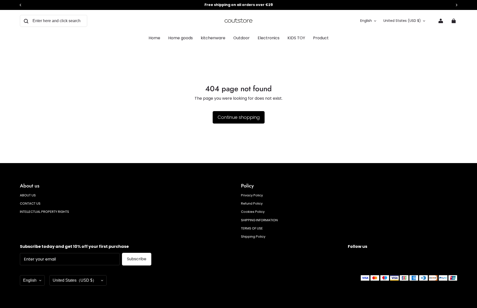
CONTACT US (30, 203)
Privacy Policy (252, 195)
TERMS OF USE (252, 228)
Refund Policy (252, 203)
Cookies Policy (253, 212)
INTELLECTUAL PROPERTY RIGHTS (44, 212)
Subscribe (136, 259)
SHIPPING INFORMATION (259, 220)
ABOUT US (28, 195)
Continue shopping (239, 117)
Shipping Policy (253, 236)
